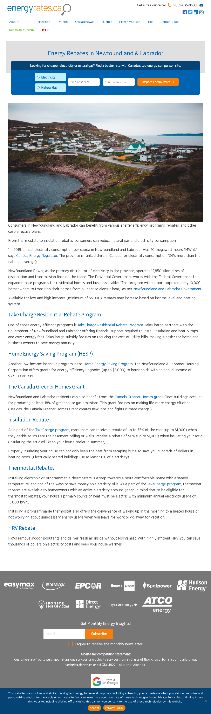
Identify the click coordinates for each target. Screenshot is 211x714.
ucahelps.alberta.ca (79, 665)
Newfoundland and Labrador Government (167, 289)
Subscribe (99, 634)
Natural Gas (49, 87)
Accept (94, 707)
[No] (206, 701)
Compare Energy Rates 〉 (158, 82)
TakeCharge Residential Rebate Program (110, 325)
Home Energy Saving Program (108, 364)
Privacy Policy (114, 707)
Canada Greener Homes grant (139, 397)
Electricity (48, 77)
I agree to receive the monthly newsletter (109, 644)
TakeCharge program (52, 430)
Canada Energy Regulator (36, 255)
